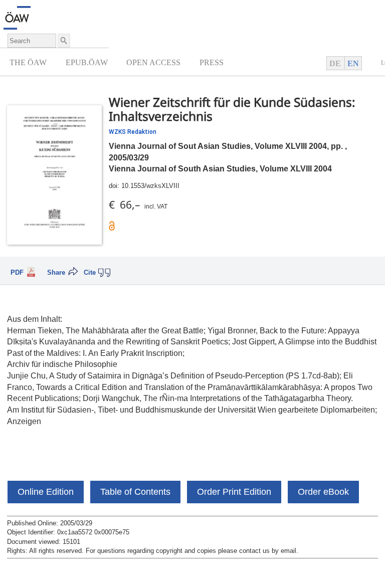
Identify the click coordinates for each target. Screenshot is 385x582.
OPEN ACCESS (153, 62)
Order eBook (323, 492)
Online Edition (46, 492)
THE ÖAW (28, 62)
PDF (17, 272)
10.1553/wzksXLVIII (150, 185)
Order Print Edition (234, 492)
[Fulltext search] (63, 41)
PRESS (212, 62)
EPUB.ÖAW (87, 62)
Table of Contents (135, 492)
